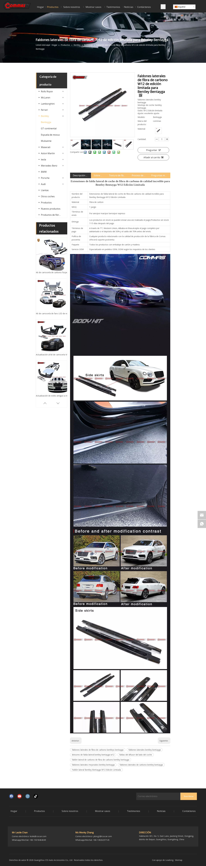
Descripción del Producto (80, 175)
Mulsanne (46, 140)
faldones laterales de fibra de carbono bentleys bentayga (97, 749)
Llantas (45, 190)
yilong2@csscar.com (102, 836)
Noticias (161, 811)
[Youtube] (19, 796)
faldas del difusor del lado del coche (135, 754)
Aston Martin (48, 153)
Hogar (14, 811)
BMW (44, 171)
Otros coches (48, 196)
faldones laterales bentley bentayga (145, 749)
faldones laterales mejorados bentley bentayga (93, 764)
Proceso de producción (139, 175)
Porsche (45, 177)
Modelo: (141, 117)
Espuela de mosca (50, 134)
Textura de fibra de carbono (117, 175)
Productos (46, 202)
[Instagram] (27, 796)
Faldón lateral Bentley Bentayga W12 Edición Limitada (96, 769)
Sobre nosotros (98, 175)
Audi (43, 184)
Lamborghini (48, 103)
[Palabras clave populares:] (163, 6)
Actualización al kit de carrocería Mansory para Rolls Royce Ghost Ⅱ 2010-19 (53, 272)
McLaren (45, 97)
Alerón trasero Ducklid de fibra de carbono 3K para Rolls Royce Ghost (53, 354)
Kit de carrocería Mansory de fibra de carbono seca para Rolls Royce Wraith (53, 395)
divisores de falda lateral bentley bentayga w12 (93, 754)
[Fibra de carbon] (158, 130)
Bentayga (46, 122)
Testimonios (133, 811)
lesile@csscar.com (38, 836)
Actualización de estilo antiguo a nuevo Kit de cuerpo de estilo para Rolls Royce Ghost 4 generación (53, 313)
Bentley (45, 116)
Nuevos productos (50, 208)
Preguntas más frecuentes (159, 175)
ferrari (44, 109)
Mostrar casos (102, 811)
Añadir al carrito (151, 157)
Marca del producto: (142, 123)
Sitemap (178, 860)
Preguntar (151, 150)
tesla (43, 159)
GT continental (48, 128)
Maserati (45, 147)
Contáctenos (189, 811)
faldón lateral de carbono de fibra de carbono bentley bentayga (100, 759)
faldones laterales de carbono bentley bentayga (141, 764)
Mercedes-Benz (49, 165)
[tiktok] (35, 796)
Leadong (169, 860)
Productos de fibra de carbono (52, 214)
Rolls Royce (47, 91)
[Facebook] (11, 796)
